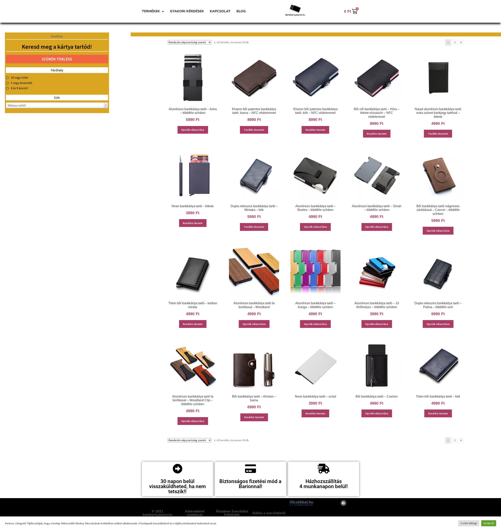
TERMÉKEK (151, 11)
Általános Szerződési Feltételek (232, 513)
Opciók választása (192, 129)
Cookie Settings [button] (468, 523)
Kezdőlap (57, 36)
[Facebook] (343, 503)
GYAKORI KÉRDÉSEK (187, 11)
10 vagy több (19, 77)
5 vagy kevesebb (21, 83)
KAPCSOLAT (220, 11)
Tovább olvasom (254, 129)
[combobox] (57, 105)
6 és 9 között (19, 88)
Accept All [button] (489, 523)
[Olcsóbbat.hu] (301, 503)
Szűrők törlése (57, 59)
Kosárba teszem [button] (315, 129)
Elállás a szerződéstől (269, 513)
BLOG (241, 11)
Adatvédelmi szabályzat (195, 513)
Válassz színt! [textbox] (17, 105)
